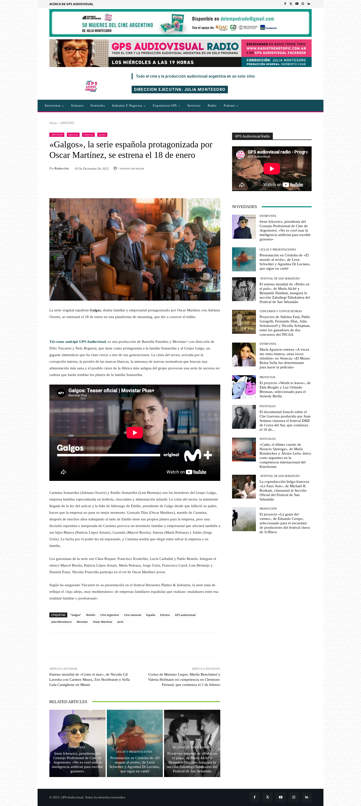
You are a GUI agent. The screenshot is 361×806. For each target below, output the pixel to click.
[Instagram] (303, 4)
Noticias (73, 134)
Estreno (165, 615)
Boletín (90, 615)
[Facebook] (285, 4)
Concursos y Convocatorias (281, 311)
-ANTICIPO (67, 123)
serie (120, 622)
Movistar (82, 622)
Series (102, 134)
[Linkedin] (309, 4)
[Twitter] (291, 4)
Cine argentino (109, 615)
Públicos (88, 134)
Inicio (52, 123)
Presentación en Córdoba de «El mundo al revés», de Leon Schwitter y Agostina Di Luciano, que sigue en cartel (134, 764)
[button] (264, 105)
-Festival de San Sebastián (192, 747)
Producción (268, 508)
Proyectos (267, 377)
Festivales (268, 406)
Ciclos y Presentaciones (134, 751)
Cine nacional (132, 615)
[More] (201, 645)
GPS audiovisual (185, 615)
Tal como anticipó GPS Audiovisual (77, 342)
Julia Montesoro (61, 622)
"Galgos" (75, 615)
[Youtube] (297, 4)
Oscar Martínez (102, 622)
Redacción (62, 168)
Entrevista (77, 747)
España (150, 615)
